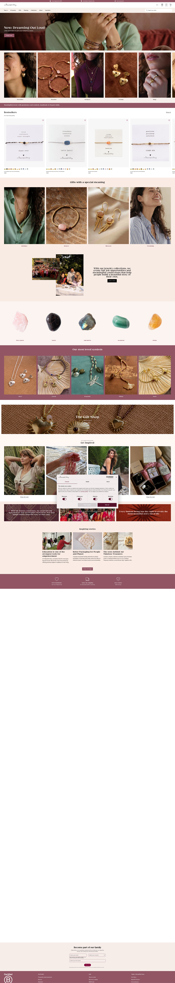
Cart (171, 4)
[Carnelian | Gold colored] (9, 169)
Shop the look (24, 497)
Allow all (107, 504)
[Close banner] (116, 477)
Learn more (112, 280)
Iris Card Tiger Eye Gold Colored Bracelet (137, 171)
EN (157, 5)
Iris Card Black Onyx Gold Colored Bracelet (11, 171)
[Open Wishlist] (166, 4)
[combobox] (158, 10)
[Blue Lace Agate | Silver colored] (25, 169)
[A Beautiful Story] (10, 5)
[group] (87, 76)
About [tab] (108, 481)
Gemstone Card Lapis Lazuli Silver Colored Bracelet (55, 171)
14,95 (47, 172)
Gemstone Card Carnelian (92, 171)
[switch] (80, 499)
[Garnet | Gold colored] (11, 169)
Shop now (9, 35)
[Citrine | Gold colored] (13, 169)
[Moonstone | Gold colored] (17, 169)
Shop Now (87, 422)
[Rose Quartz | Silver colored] (63, 169)
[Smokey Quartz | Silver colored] (65, 169)
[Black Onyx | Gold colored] (7, 169)
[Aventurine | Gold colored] (5, 169)
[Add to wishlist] (43, 120)
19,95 (5, 172)
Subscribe (87, 965)
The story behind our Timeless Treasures (113, 553)
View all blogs (87, 569)
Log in (163, 5)
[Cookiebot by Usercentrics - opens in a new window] (107, 477)
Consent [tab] (67, 481)
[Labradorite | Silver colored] (21, 169)
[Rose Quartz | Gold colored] (19, 169)
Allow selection (87, 504)
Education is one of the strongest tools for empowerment (53, 554)
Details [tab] (87, 481)
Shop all (168, 112)
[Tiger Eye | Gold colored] (15, 169)
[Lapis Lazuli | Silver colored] (23, 169)
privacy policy (84, 491)
